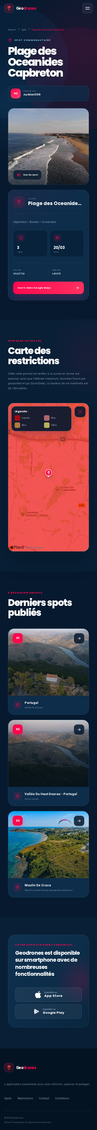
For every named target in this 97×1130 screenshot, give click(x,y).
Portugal (31, 703)
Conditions (62, 1098)
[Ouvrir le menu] (87, 8)
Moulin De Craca (38, 885)
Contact (44, 1098)
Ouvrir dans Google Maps (34, 287)
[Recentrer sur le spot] (80, 411)
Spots (8, 1098)
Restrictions (25, 1098)
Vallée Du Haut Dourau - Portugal (51, 794)
